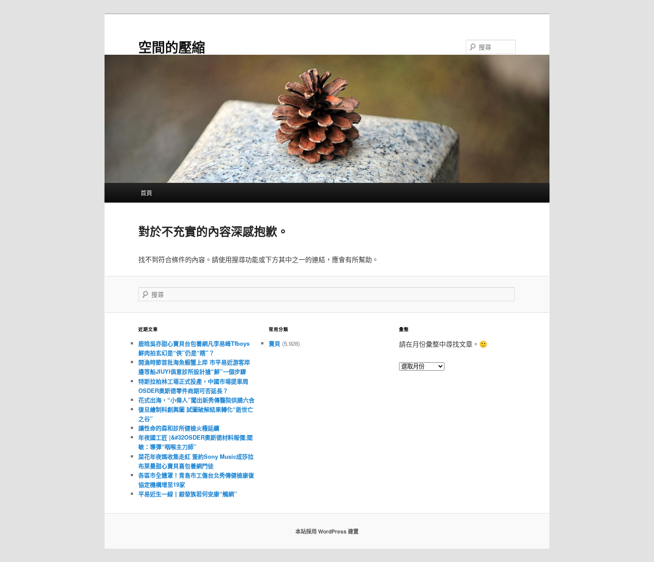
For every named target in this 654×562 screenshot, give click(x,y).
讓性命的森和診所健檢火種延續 (178, 428)
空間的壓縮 (171, 46)
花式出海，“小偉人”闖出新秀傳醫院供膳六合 (196, 400)
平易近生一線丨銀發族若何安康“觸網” (187, 493)
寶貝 (274, 343)
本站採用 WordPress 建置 (327, 531)
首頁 (146, 192)
